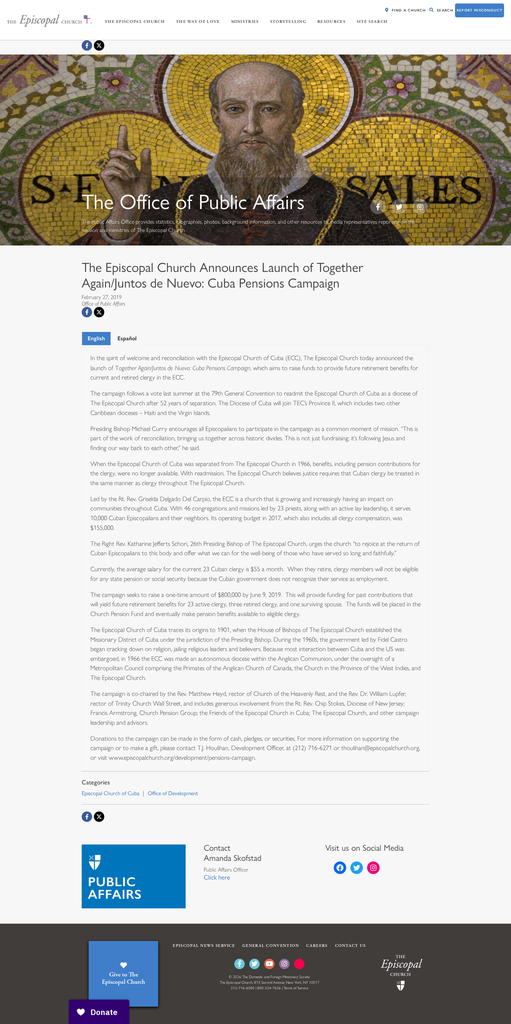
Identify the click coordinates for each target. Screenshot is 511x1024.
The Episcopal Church (135, 21)
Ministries (245, 21)
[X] (99, 45)
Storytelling (288, 21)
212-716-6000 (242, 988)
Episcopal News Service (204, 945)
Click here (217, 877)
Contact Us (350, 945)
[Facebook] (87, 45)
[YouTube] (269, 964)
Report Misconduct (479, 10)
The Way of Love (198, 21)
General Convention (270, 945)
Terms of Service (296, 988)
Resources (331, 21)
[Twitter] (254, 964)
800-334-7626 (269, 988)
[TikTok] (299, 964)
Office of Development (173, 793)
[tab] (96, 338)
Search (445, 10)
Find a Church (409, 10)
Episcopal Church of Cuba (110, 793)
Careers (316, 945)
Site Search (372, 21)
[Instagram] (284, 964)
